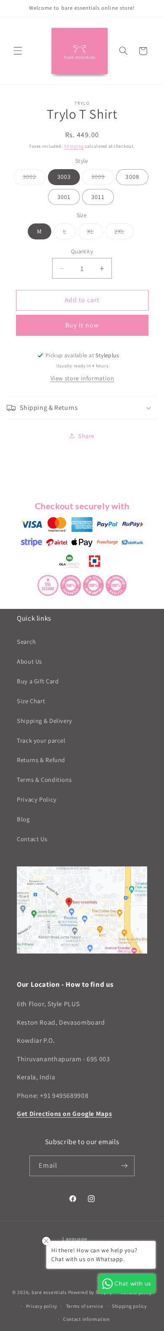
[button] (17, 51)
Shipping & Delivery (44, 721)
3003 (64, 177)
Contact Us (32, 839)
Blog (23, 819)
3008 (132, 177)
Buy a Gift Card (37, 681)
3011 (98, 197)
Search (26, 642)
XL (95, 233)
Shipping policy (129, 1306)
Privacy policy (41, 1306)
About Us (29, 661)
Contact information (86, 1319)
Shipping (74, 146)
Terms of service (84, 1306)
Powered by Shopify (90, 1292)
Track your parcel (41, 740)
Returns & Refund (41, 760)
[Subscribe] (124, 1166)
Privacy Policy (37, 799)
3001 (64, 197)
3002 (34, 178)
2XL (124, 233)
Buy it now (82, 325)
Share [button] (86, 436)
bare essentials (49, 1292)
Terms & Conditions (44, 780)
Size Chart (31, 701)
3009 (102, 178)
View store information (82, 378)
